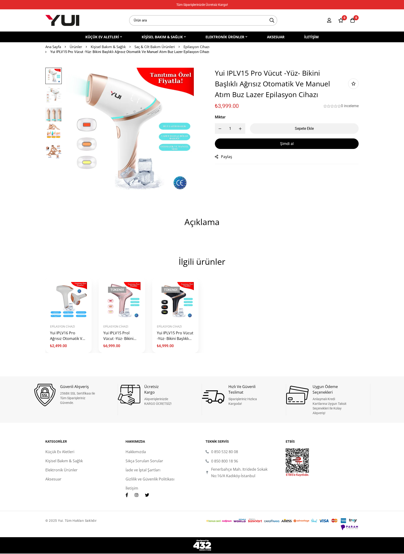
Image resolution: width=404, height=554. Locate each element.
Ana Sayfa (53, 46)
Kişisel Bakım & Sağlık (108, 46)
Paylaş (226, 156)
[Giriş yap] (329, 20)
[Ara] (272, 20)
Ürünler (76, 46)
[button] (63, 317)
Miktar (220, 117)
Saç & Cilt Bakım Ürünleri (154, 46)
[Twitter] (147, 495)
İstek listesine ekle (353, 83)
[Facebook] (127, 495)
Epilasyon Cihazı (196, 46)
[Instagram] (136, 495)
